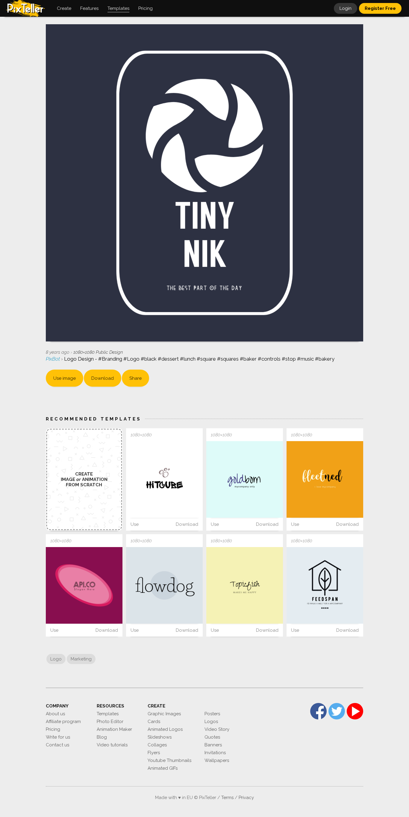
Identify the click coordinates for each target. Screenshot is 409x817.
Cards (154, 721)
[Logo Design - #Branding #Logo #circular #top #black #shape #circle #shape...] (164, 585)
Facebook (318, 711)
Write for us (58, 737)
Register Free (380, 8)
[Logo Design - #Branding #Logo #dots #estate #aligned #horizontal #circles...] (325, 585)
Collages (157, 745)
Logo (56, 659)
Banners (213, 745)
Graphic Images (164, 713)
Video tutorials (112, 745)
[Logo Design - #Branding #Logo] (244, 479)
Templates (108, 713)
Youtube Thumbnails (169, 760)
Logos (211, 721)
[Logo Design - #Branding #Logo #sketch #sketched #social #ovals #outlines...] (164, 479)
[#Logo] (84, 585)
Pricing (53, 729)
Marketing (81, 659)
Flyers (154, 752)
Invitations (215, 752)
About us (55, 713)
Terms (227, 797)
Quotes (212, 737)
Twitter (336, 711)
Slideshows (160, 737)
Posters (212, 713)
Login (346, 8)
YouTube (355, 711)
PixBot (53, 359)
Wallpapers (217, 760)
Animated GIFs (163, 768)
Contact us (57, 745)
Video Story (217, 729)
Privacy (246, 797)
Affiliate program (63, 721)
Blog (102, 737)
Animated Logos (165, 729)
